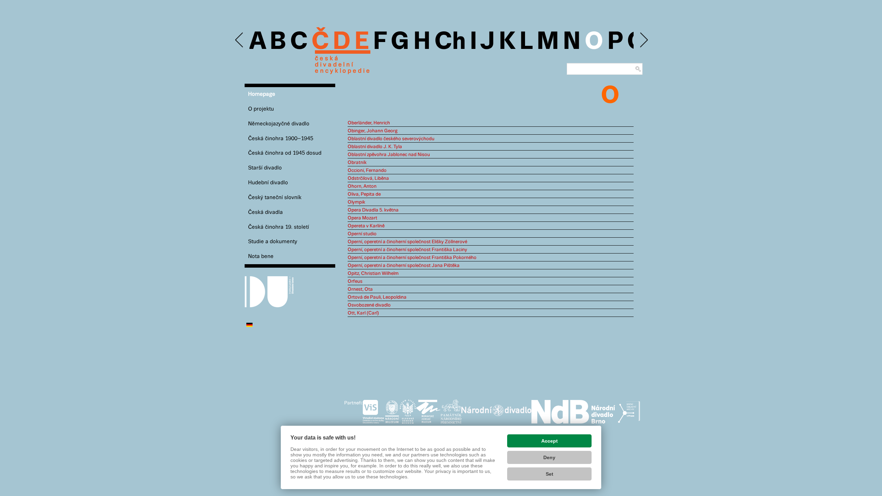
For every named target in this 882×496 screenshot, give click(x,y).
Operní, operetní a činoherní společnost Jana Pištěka (404, 265)
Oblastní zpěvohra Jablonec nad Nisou (389, 154)
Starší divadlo (265, 168)
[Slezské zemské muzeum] (408, 410)
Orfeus (355, 281)
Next (643, 40)
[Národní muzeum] (392, 410)
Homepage (261, 94)
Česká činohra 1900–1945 (280, 139)
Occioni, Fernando (367, 170)
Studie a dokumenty (272, 242)
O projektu (261, 109)
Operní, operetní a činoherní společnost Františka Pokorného (412, 257)
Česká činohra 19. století (278, 227)
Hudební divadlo (268, 183)
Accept (549, 441)
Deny (549, 457)
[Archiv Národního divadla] (496, 409)
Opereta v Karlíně (366, 226)
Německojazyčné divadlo (278, 124)
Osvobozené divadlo (369, 305)
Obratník (357, 162)
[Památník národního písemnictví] (451, 410)
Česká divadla (265, 212)
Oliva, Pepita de (364, 194)
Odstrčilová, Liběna (368, 178)
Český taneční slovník (274, 197)
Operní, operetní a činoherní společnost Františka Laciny (407, 249)
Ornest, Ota (360, 289)
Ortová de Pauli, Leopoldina (377, 297)
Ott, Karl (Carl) (363, 313)
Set (549, 474)
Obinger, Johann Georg (373, 130)
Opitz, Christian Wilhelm (373, 273)
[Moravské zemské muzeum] (428, 410)
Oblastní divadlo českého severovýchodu (391, 138)
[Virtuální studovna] (373, 410)
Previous (239, 40)
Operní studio (362, 233)
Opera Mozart (362, 218)
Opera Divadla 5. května (373, 210)
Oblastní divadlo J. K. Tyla (375, 146)
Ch (450, 42)
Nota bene (261, 256)
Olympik (356, 202)
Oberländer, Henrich (369, 123)
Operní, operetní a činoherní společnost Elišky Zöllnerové (407, 241)
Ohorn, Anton (362, 186)
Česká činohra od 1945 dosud (284, 153)
